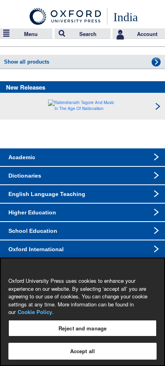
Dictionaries (24, 175)
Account (147, 34)
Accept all (82, 351)
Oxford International (36, 249)
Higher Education (32, 212)
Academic (21, 157)
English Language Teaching (46, 194)
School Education (32, 231)
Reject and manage (82, 328)
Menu (31, 34)
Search (88, 34)
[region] (82, 312)
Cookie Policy (35, 312)
